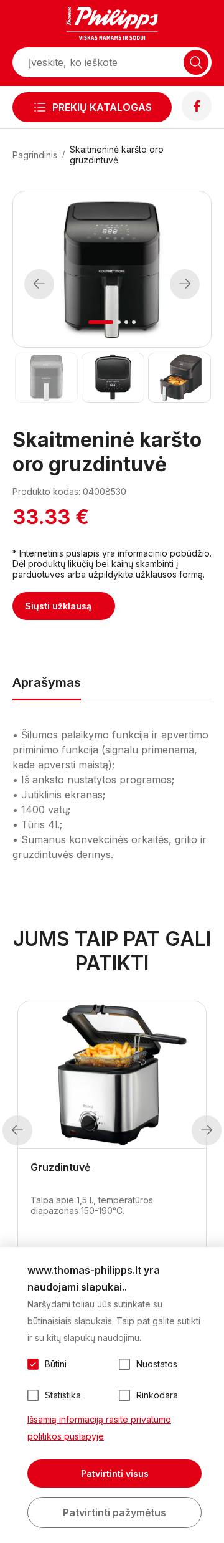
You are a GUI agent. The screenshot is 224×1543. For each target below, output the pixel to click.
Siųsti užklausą (58, 606)
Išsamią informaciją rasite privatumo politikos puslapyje (99, 1427)
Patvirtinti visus (115, 1473)
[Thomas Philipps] (112, 24)
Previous (39, 284)
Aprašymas (46, 682)
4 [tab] (134, 322)
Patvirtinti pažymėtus (114, 1512)
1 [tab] (101, 322)
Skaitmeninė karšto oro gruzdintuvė (117, 154)
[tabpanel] (112, 269)
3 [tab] (126, 322)
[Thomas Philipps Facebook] (197, 117)
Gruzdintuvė (60, 1167)
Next (185, 284)
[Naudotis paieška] (196, 62)
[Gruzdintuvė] (112, 1075)
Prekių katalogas (102, 107)
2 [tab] (119, 322)
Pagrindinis (34, 155)
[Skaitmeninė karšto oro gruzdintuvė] (46, 378)
